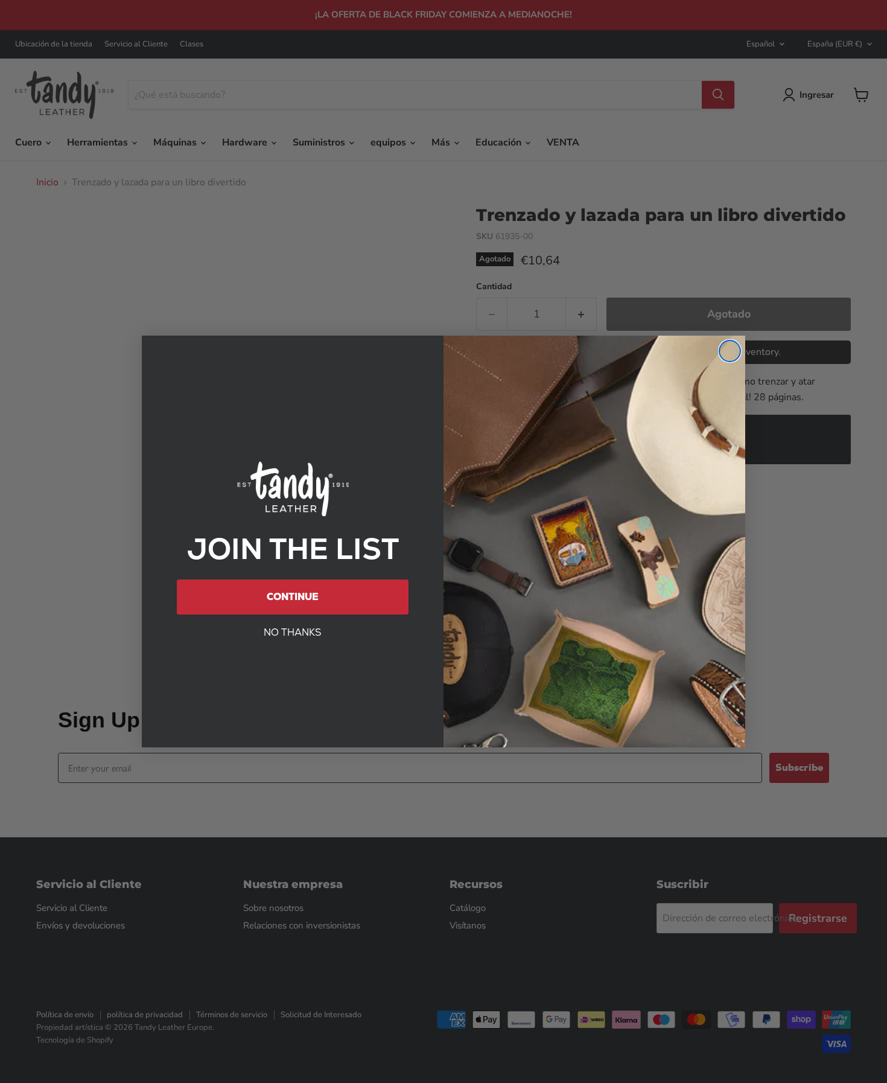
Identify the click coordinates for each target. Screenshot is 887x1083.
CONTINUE (293, 596)
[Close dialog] (729, 351)
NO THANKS (293, 632)
